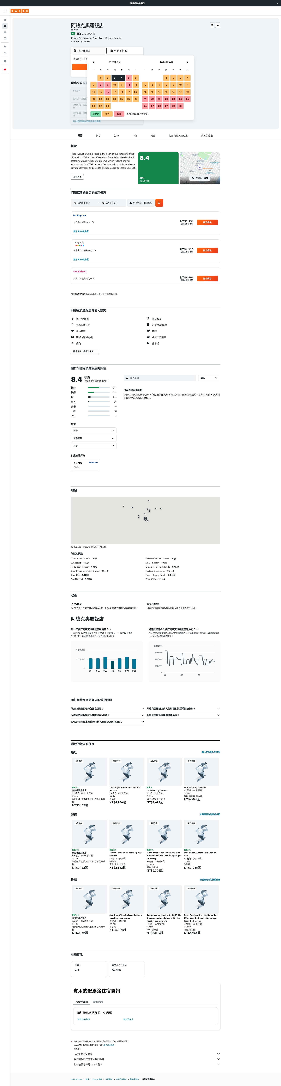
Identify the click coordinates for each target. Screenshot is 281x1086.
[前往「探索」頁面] (5, 47)
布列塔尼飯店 (121, 1079)
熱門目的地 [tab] (98, 1001)
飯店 (87, 1079)
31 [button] (180, 105)
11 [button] (121, 84)
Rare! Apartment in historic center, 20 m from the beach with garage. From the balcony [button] (200, 918)
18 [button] (122, 91)
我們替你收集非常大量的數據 (89, 1059)
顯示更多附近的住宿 (211, 752)
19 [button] (129, 91)
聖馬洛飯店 (128, 1019)
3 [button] (114, 77)
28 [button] (93, 105)
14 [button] (93, 91)
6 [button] (135, 77)
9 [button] (107, 84)
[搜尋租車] (5, 32)
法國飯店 (109, 1079)
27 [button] (135, 98)
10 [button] (114, 84)
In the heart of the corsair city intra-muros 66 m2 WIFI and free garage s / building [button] (164, 855)
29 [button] (100, 105)
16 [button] (108, 91)
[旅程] (5, 61)
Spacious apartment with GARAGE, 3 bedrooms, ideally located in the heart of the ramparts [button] (164, 918)
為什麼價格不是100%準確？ (88, 1064)
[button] (278, 3)
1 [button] (100, 77)
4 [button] (121, 77)
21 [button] (93, 98)
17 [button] (115, 91)
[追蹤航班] (5, 53)
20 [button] (135, 91)
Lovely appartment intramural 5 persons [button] (124, 789)
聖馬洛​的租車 (84, 1019)
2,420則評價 (88, 33)
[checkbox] (85, 465)
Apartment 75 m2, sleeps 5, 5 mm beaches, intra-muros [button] (125, 916)
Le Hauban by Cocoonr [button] (195, 787)
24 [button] (114, 98)
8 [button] (100, 84)
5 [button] (128, 77)
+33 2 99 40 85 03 (80, 41)
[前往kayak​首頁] (20, 11)
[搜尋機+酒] (5, 38)
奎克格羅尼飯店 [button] (79, 790)
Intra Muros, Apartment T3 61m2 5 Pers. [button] (200, 854)
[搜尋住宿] (5, 26)
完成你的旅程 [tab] (82, 1001)
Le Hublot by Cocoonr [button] (157, 790)
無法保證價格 (109, 1045)
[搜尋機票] (5, 20)
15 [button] (101, 91)
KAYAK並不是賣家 (83, 1054)
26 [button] (128, 98)
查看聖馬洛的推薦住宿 (210, 879)
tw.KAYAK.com (76, 1079)
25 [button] (121, 98)
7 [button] (93, 84)
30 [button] (107, 105)
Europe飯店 (97, 1079)
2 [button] (107, 77)
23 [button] (107, 98)
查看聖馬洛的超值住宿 (210, 814)
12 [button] (129, 84)
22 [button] (100, 98)
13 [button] (136, 84)
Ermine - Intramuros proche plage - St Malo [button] (126, 854)
